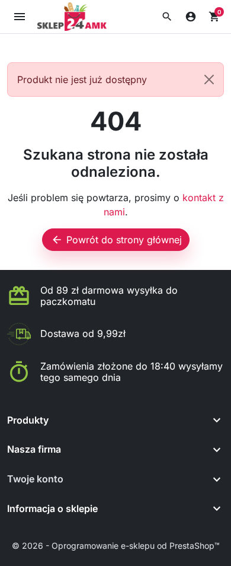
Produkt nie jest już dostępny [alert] (82, 79)
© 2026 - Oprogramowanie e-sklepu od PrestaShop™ (116, 545)
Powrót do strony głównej (116, 240)
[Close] (209, 79)
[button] (167, 16)
